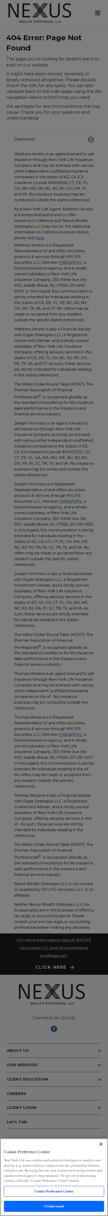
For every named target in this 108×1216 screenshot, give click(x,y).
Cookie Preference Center (54, 1191)
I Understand (54, 1206)
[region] (54, 1177)
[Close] (101, 1144)
